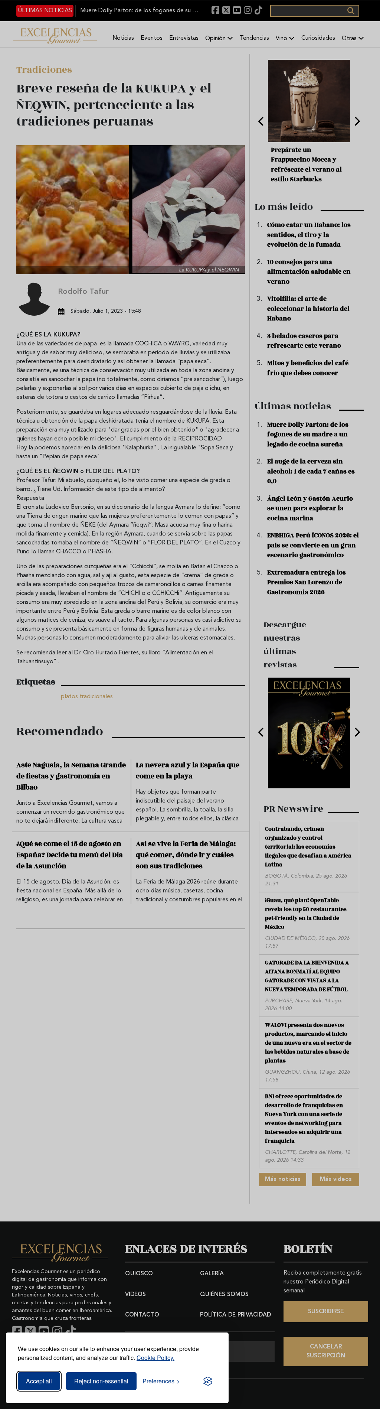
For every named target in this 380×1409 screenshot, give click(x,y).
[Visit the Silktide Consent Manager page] (208, 1381)
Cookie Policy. (155, 1357)
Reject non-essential (101, 1381)
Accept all (39, 1381)
